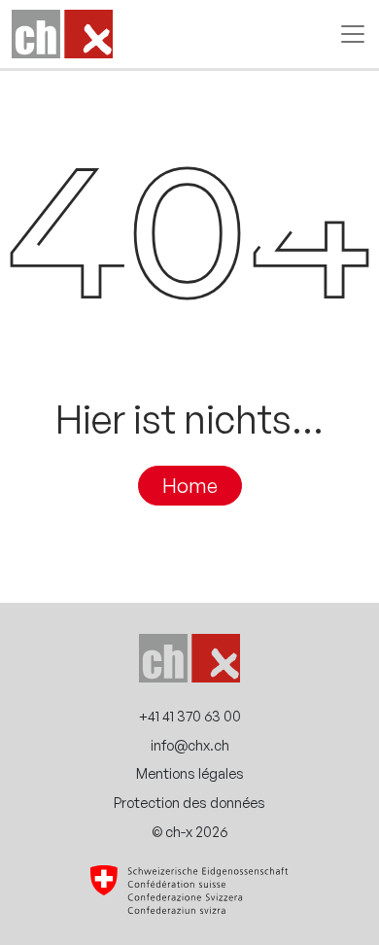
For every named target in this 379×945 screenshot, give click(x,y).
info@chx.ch (190, 744)
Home (190, 486)
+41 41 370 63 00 (190, 715)
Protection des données (189, 802)
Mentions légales (190, 773)
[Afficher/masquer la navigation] (347, 34)
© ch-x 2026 (189, 831)
